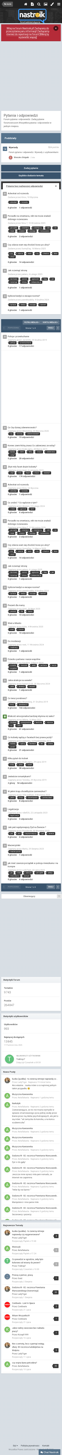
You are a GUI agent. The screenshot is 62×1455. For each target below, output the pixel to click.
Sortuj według (50, 322)
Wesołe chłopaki (21, 157)
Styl (15, 1446)
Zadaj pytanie (31, 168)
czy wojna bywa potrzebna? (24, 1363)
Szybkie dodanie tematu (31, 175)
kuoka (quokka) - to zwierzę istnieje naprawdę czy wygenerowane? (35, 1079)
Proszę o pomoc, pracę (22, 1275)
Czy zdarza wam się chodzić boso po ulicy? (29, 244)
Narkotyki (16, 1103)
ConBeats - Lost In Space (23, 1303)
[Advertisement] (31, 77)
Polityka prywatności (30, 1446)
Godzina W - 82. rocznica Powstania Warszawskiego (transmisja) (35, 1156)
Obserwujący (29, 896)
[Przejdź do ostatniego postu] (32, 157)
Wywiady (13, 147)
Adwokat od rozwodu (18, 193)
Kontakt (45, 1446)
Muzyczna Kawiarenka (22, 1094)
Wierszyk (16, 1247)
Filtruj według (31, 322)
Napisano (39, 1082)
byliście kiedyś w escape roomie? (24, 296)
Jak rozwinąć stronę (17, 270)
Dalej (50, 328)
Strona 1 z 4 (31, 328)
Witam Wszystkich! (21, 1315)
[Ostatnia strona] (58, 328)
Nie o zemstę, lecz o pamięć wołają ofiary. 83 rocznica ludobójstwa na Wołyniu (28, 1347)
